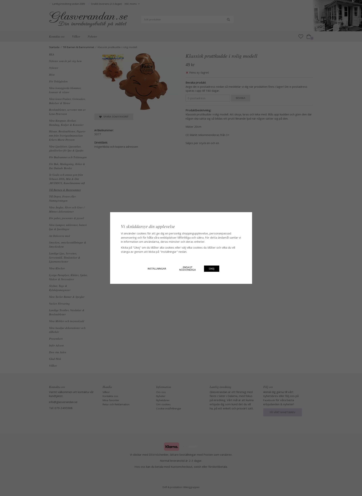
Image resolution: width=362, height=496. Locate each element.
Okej (211, 268)
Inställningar (157, 268)
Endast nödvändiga (187, 269)
